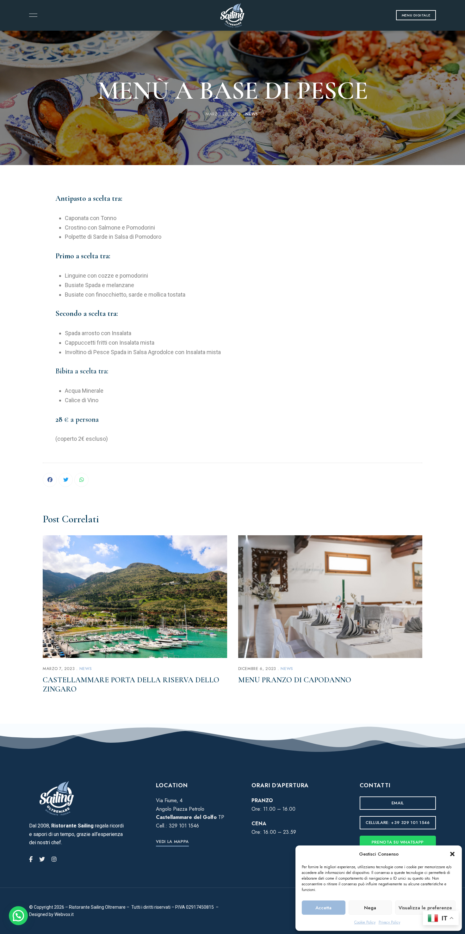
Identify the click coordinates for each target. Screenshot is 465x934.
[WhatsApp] (81, 480)
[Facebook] (50, 480)
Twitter (42, 859)
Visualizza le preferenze (425, 907)
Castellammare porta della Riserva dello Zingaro (131, 684)
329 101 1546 (184, 825)
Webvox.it (64, 914)
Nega (370, 907)
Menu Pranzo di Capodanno (294, 680)
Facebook (31, 859)
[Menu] (31, 15)
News (251, 114)
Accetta (323, 907)
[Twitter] (66, 480)
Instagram (54, 859)
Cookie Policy (364, 922)
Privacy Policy (389, 922)
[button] (452, 854)
